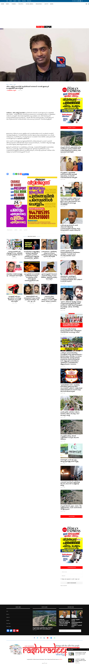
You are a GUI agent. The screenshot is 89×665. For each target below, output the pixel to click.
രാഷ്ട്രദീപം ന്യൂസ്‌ (11, 90)
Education (39, 4)
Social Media (29, 4)
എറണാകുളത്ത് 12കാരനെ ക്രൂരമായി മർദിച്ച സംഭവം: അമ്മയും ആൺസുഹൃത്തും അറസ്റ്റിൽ (49, 276)
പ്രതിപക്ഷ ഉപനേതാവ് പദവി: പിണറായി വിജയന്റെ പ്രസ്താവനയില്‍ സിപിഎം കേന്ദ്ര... (64, 622)
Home (2, 4)
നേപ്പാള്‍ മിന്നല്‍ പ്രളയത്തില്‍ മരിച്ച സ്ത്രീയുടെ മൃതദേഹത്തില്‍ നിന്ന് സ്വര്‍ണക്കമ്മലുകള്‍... (43, 628)
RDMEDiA (60, 659)
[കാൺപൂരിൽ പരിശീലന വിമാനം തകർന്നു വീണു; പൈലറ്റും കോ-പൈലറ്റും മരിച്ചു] (71, 403)
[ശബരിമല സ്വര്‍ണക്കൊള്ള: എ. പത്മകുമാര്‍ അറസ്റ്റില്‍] (14, 266)
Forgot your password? (63, 585)
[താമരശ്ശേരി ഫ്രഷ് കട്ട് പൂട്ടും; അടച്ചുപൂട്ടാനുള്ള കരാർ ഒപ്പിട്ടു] (71, 451)
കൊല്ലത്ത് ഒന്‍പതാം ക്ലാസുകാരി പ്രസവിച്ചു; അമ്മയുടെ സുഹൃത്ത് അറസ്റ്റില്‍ (14, 299)
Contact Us (8, 617)
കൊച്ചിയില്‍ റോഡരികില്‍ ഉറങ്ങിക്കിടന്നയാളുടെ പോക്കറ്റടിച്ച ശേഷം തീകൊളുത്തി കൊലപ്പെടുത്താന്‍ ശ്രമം (31, 277)
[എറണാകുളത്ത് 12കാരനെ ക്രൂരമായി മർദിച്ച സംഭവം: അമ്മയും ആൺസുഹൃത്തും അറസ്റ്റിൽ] (49, 266)
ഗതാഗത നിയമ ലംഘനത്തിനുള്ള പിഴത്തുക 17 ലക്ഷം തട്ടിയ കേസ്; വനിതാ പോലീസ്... (49, 299)
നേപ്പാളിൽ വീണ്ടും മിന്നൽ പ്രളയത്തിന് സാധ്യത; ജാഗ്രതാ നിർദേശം (69, 437)
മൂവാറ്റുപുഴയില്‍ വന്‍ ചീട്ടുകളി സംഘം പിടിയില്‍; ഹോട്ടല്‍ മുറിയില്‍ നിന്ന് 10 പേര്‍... (14, 254)
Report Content (8, 626)
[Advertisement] (44, 16)
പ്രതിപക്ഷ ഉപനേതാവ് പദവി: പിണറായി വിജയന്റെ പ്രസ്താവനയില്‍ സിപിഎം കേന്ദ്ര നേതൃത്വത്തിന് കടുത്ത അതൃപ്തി (70, 227)
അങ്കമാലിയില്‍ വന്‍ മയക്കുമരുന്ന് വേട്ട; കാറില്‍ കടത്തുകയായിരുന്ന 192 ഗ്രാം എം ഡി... (32, 299)
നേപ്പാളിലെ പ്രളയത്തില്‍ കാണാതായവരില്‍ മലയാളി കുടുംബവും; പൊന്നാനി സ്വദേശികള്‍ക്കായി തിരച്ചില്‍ (68, 175)
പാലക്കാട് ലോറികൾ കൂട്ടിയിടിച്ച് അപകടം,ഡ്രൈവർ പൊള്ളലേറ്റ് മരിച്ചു (70, 483)
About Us (7, 614)
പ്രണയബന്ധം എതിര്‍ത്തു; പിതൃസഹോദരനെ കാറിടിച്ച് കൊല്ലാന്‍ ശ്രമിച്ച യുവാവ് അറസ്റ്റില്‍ (49, 254)
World (15, 84)
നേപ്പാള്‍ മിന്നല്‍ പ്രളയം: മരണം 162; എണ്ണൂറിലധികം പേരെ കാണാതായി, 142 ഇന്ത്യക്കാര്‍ (71, 507)
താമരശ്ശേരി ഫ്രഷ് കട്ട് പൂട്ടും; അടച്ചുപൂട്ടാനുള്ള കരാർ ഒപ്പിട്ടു (69, 460)
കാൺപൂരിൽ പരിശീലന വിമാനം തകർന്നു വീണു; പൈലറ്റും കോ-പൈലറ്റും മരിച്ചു (70, 413)
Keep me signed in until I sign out (70, 579)
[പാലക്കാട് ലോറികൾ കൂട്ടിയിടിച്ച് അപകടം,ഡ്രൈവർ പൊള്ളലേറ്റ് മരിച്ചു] (71, 473)
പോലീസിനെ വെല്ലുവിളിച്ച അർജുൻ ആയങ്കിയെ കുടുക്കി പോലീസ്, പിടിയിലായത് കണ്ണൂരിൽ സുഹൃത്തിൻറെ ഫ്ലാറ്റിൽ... (32, 255)
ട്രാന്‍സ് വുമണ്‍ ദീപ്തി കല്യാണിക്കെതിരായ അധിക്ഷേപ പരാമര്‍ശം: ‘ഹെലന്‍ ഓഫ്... (76, 623)
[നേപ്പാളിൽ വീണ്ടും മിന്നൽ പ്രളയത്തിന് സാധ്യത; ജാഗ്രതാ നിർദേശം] (71, 427)
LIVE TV (46, 4)
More (51, 4)
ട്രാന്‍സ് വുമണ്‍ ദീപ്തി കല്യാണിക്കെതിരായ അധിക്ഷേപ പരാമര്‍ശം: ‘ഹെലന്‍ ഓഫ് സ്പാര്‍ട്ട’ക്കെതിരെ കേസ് (70, 253)
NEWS (7, 4)
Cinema (14, 4)
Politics (21, 4)
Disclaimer (7, 620)
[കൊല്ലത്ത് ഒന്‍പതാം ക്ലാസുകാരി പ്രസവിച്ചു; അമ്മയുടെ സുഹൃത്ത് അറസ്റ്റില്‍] (14, 289)
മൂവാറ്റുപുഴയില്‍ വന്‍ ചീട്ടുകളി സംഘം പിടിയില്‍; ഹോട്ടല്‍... (80, 653)
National (11, 84)
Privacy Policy (8, 623)
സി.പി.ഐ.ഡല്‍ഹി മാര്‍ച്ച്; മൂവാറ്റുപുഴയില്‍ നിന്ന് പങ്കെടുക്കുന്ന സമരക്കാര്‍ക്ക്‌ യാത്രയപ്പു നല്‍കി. (70, 330)
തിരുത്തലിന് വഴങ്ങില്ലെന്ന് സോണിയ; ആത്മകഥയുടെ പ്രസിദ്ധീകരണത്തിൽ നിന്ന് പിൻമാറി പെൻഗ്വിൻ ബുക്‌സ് (71, 279)
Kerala (7, 84)
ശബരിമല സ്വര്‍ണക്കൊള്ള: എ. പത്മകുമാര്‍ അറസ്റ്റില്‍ (14, 275)
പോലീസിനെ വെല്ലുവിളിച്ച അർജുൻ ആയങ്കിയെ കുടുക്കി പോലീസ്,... (80, 660)
